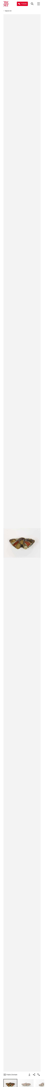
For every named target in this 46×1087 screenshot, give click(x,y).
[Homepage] (6, 3)
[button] (22, 543)
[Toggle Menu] (39, 4)
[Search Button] (32, 4)
